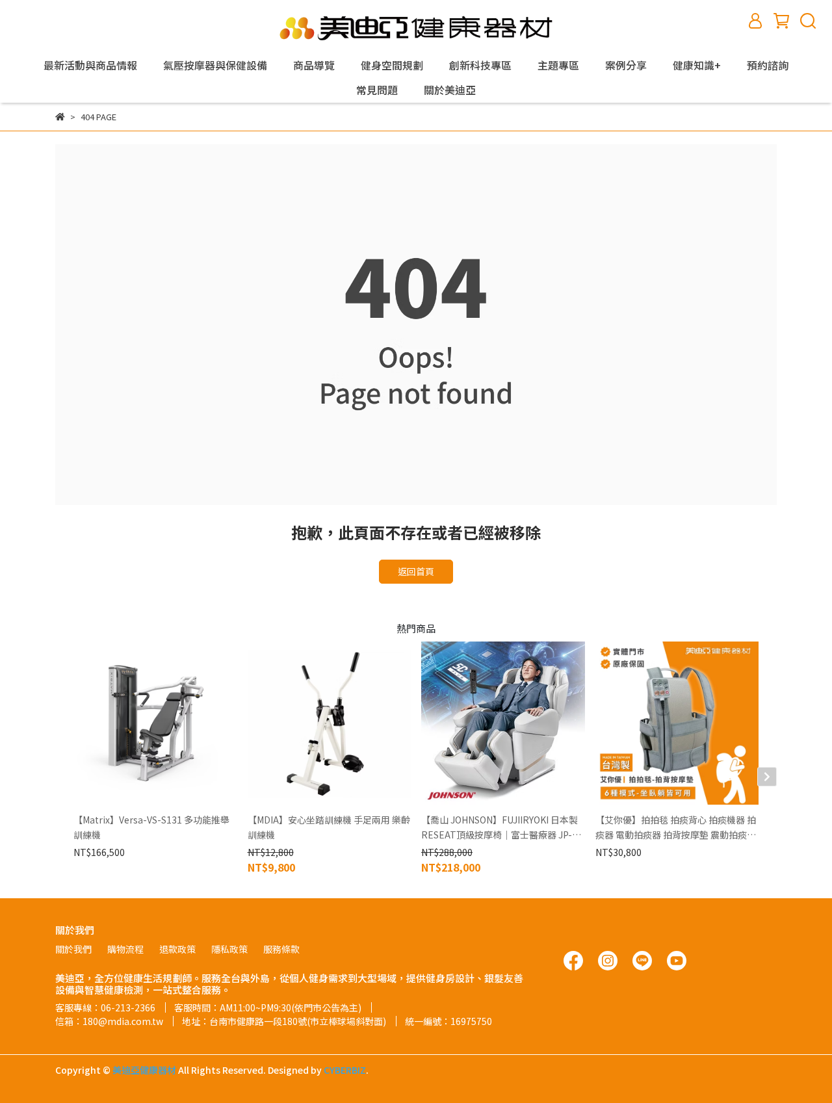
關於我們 (73, 948)
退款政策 (177, 948)
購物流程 (125, 948)
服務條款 (281, 948)
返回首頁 (416, 571)
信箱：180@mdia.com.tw (109, 1021)
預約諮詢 (767, 65)
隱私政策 (229, 948)
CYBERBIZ (345, 1069)
